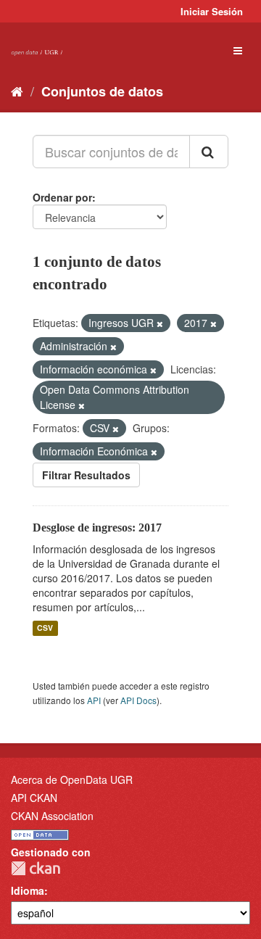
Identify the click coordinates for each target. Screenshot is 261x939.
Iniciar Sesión (212, 11)
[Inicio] (17, 90)
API (94, 700)
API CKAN (34, 797)
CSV (45, 628)
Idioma (27, 890)
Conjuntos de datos (102, 91)
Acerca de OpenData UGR (72, 779)
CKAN (35, 868)
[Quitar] (160, 323)
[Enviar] (208, 151)
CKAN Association (52, 815)
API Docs (138, 700)
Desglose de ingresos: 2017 (97, 527)
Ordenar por (62, 197)
